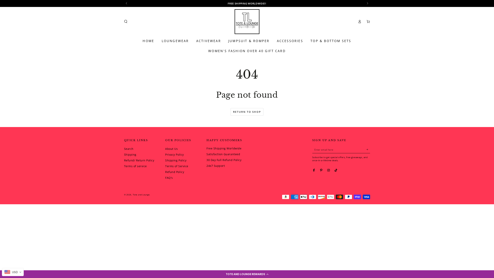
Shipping (130, 154)
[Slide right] (367, 3)
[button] (247, 274)
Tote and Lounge (141, 194)
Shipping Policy (175, 160)
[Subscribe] (368, 149)
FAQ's (169, 178)
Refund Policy (174, 172)
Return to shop (247, 112)
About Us (171, 149)
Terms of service (135, 166)
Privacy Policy (174, 154)
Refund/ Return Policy (139, 160)
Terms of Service (176, 166)
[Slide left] (127, 3)
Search (129, 149)
